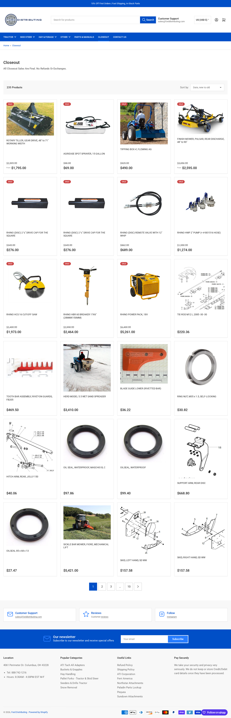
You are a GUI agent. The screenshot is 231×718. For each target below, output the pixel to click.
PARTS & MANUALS (84, 37)
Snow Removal (68, 687)
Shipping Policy (125, 669)
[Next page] (138, 586)
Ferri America (124, 678)
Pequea (121, 692)
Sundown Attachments (130, 696)
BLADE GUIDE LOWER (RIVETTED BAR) (140, 388)
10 (129, 586)
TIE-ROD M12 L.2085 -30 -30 (192, 314)
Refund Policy (125, 665)
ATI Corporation (126, 674)
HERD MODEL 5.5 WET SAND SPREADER (84, 396)
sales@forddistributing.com (28, 617)
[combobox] (103, 20)
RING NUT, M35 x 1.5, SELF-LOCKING (196, 396)
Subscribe (177, 639)
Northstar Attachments (130, 683)
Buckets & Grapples (71, 669)
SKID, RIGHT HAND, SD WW (191, 557)
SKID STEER (26, 37)
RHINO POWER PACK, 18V (134, 314)
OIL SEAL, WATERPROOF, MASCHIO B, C (84, 467)
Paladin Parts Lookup (129, 687)
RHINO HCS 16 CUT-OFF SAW (21, 314)
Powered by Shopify (38, 712)
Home (6, 45)
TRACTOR (8, 37)
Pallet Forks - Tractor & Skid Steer (79, 678)
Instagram (172, 617)
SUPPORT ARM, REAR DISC (191, 483)
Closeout (16, 45)
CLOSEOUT (103, 37)
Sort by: (184, 87)
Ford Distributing (19, 712)
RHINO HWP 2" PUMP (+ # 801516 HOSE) (199, 232)
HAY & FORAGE (46, 37)
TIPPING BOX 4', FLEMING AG (136, 149)
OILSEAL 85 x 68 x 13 (17, 550)
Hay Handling (67, 674)
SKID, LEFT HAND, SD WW (133, 560)
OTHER (64, 37)
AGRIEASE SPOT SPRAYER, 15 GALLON (84, 153)
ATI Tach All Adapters (72, 665)
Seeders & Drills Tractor (73, 683)
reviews (104, 617)
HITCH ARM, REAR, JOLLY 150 (22, 476)
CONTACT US (119, 37)
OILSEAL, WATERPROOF (133, 467)
